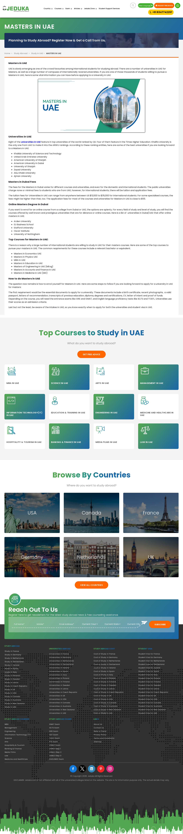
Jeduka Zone (89, 8)
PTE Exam (53, 742)
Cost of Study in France (104, 654)
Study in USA (10, 693)
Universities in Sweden (59, 685)
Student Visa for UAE (147, 713)
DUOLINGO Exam (56, 759)
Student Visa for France (149, 654)
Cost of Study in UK (102, 696)
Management (11, 728)
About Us (98, 724)
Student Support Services (109, 8)
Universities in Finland (59, 682)
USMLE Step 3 (55, 755)
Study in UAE (10, 707)
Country (47, 8)
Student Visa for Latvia (148, 689)
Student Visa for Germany (150, 657)
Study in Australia (13, 700)
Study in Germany (13, 655)
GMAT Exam (54, 724)
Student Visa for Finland (149, 682)
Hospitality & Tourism (15, 745)
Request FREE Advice (165, 6)
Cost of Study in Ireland (105, 668)
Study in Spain (11, 668)
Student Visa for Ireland (149, 668)
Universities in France (59, 654)
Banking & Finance (13, 749)
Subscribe (160, 624)
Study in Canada (12, 696)
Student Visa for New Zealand (152, 709)
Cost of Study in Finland (105, 682)
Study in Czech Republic (16, 686)
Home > (8, 53)
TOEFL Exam (54, 738)
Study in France (12, 651)
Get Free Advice (91, 354)
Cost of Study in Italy (103, 675)
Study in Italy (11, 672)
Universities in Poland (59, 678)
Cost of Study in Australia (105, 706)
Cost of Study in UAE (103, 713)
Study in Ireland (12, 665)
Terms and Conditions (104, 738)
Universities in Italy (58, 675)
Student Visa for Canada (149, 703)
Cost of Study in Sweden (105, 685)
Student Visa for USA (147, 699)
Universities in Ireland (59, 668)
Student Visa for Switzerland (151, 664)
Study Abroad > (22, 53)
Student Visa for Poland (149, 678)
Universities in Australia (60, 706)
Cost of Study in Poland (105, 678)
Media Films (10, 752)
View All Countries (91, 585)
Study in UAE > (38, 53)
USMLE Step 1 (55, 749)
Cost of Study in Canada (105, 703)
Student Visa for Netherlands (151, 661)
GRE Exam (53, 731)
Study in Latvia (11, 682)
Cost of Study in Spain (104, 671)
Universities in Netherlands (61, 661)
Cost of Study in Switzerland (107, 664)
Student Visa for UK (147, 696)
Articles (77, 8)
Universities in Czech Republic (63, 692)
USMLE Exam (54, 745)
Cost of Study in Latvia (104, 689)
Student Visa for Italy (148, 675)
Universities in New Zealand (62, 709)
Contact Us (99, 728)
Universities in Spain (58, 671)
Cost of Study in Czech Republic (109, 692)
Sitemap (98, 742)
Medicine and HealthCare (16, 759)
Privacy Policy (100, 735)
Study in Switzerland (14, 661)
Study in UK (10, 689)
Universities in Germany (60, 657)
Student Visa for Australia (150, 706)
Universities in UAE (57, 713)
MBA (7, 724)
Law (6, 755)
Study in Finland (12, 675)
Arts (6, 742)
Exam (68, 8)
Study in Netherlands (14, 658)
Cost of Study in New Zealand (107, 709)
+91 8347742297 (162, 12)
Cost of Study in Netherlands (107, 661)
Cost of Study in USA (103, 699)
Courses (58, 8)
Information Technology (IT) (18, 735)
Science (8, 738)
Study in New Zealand (15, 703)
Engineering (10, 731)
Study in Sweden (12, 679)
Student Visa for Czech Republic (153, 692)
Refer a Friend (100, 731)
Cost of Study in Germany (106, 657)
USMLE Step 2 (55, 752)
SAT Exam (53, 735)
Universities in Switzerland (61, 664)
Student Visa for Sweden (149, 685)
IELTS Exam (54, 728)
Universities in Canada (59, 703)
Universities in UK (57, 696)
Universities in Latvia (58, 689)
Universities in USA (57, 699)
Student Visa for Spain (148, 671)
